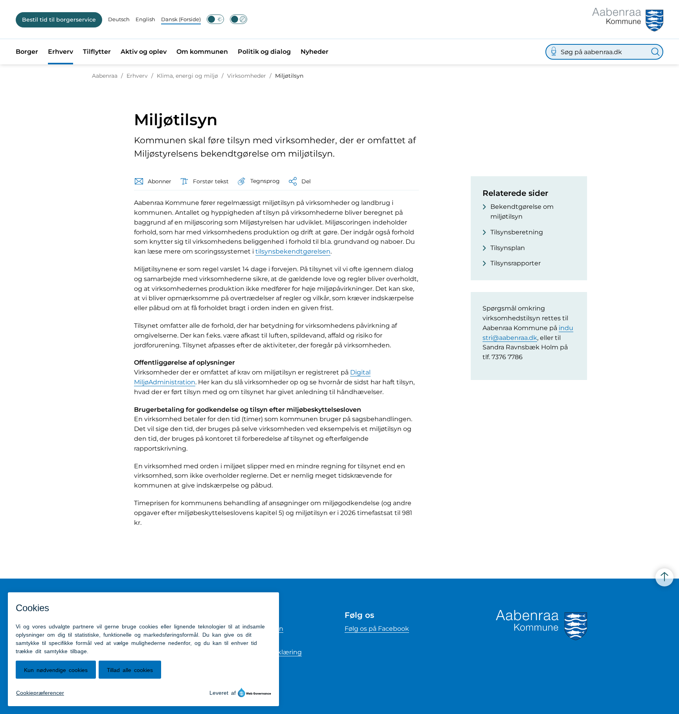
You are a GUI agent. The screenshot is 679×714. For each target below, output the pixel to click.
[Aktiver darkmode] (215, 19)
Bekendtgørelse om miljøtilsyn (522, 211)
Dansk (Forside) (181, 19)
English (145, 19)
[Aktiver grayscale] (238, 19)
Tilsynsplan (507, 248)
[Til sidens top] (664, 577)
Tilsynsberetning (516, 232)
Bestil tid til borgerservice (59, 19)
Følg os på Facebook (377, 628)
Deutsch (119, 19)
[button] (258, 181)
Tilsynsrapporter (515, 263)
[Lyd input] (553, 52)
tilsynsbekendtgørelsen (292, 251)
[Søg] (655, 52)
